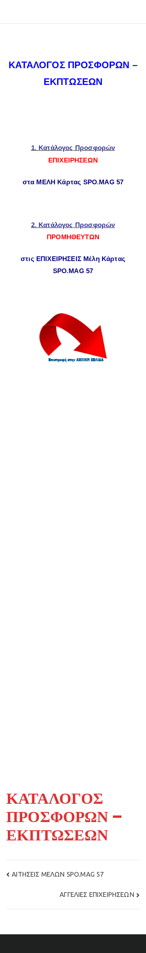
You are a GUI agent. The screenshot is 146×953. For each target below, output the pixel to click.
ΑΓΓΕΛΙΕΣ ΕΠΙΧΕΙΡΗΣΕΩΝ (97, 894)
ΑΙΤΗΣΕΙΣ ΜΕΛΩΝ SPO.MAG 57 (58, 874)
